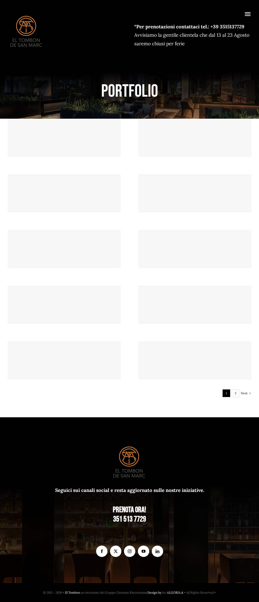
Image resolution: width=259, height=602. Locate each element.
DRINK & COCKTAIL (64, 203)
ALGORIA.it (175, 592)
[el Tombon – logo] (27, 15)
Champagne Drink (64, 185)
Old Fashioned (195, 296)
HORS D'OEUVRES (64, 370)
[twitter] (115, 551)
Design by (154, 592)
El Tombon (72, 592)
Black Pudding (64, 352)
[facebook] (101, 551)
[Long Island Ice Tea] (194, 249)
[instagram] (129, 551)
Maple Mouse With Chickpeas (195, 352)
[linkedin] (157, 551)
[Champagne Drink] (64, 193)
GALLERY (64, 132)
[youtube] (143, 551)
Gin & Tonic (64, 296)
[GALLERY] (64, 138)
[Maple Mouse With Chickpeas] (194, 360)
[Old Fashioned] (194, 305)
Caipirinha (64, 240)
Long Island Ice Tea (195, 240)
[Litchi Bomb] (194, 193)
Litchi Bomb (195, 185)
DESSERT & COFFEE (195, 370)
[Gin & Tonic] (64, 305)
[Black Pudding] (64, 360)
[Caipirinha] (64, 249)
